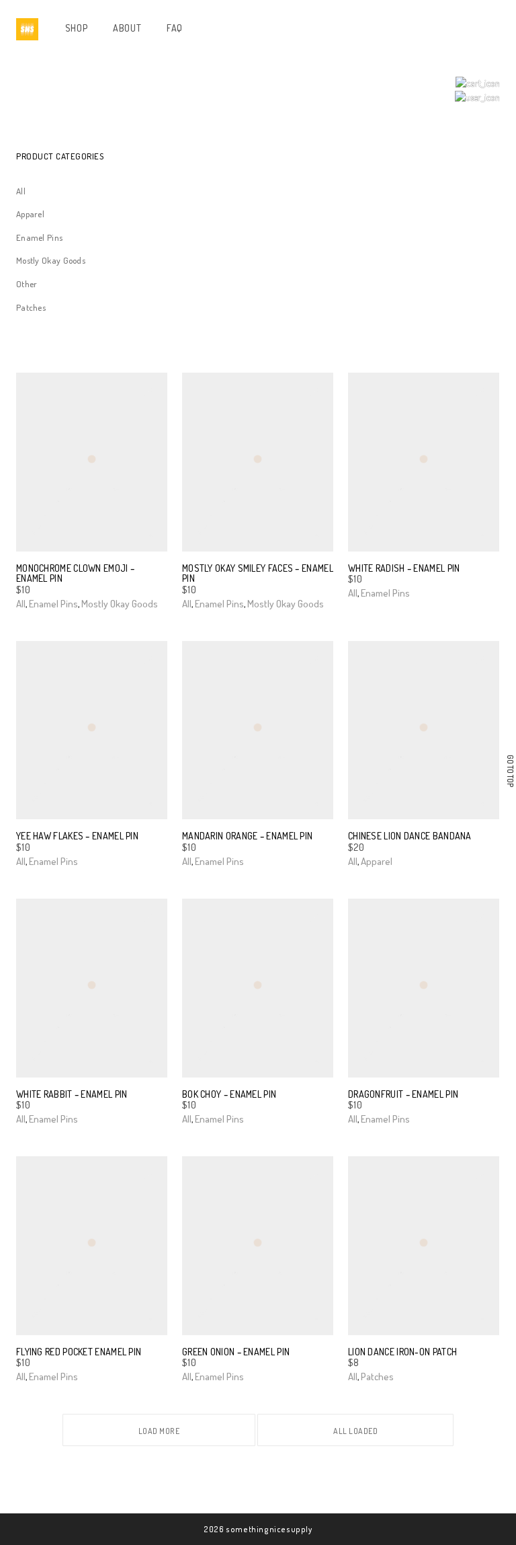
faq (175, 28)
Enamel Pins (39, 237)
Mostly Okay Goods (50, 260)
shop (76, 28)
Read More (373, 861)
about (127, 28)
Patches (31, 307)
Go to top (510, 771)
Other (27, 283)
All (21, 191)
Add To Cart (39, 604)
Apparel (30, 214)
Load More (159, 1431)
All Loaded (355, 1431)
